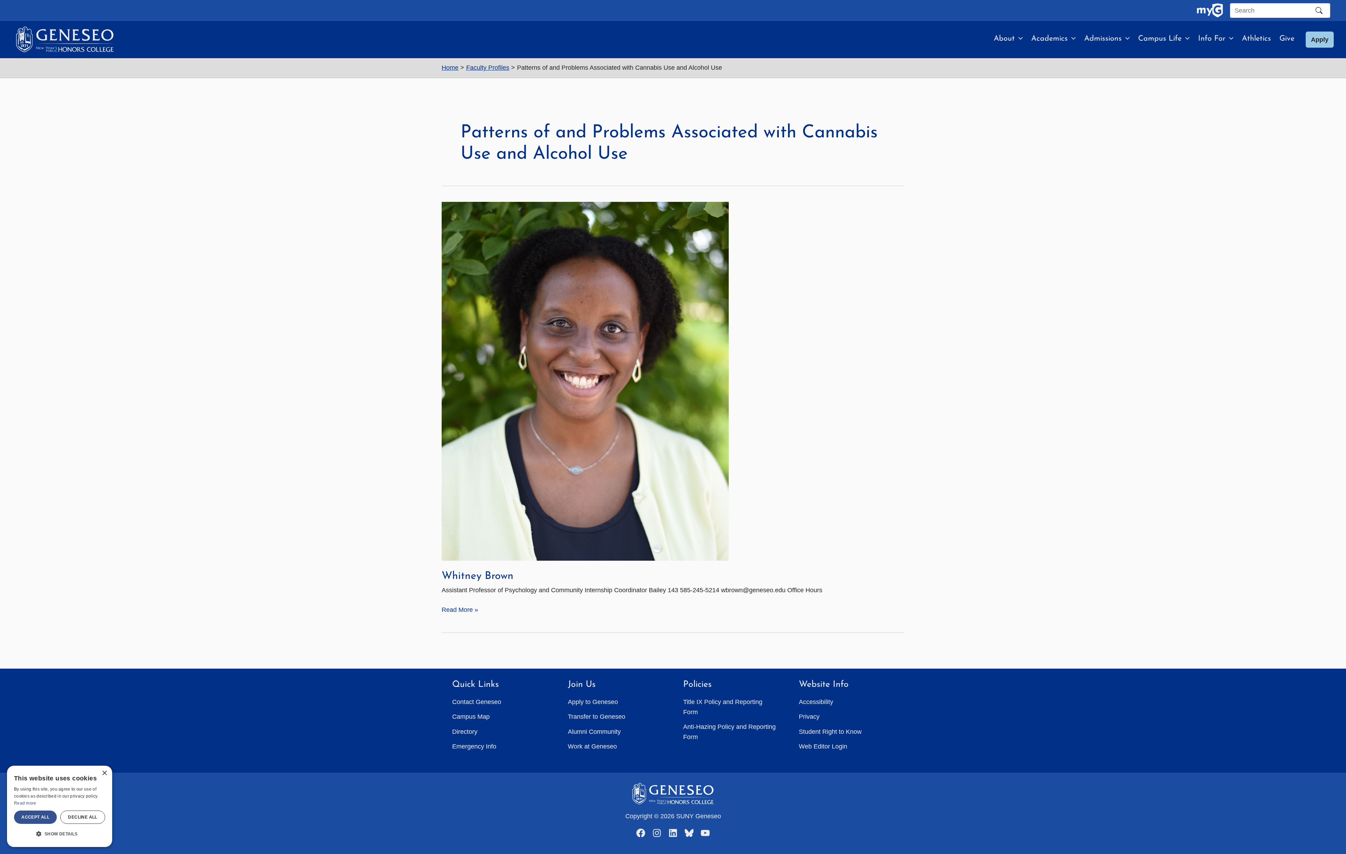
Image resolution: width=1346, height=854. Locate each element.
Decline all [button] (82, 817)
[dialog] (59, 806)
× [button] (104, 773)
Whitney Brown (478, 576)
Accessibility (816, 701)
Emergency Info (474, 746)
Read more (25, 803)
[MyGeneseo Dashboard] (1210, 10)
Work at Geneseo (592, 746)
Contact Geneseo (476, 701)
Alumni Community (594, 731)
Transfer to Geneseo (596, 716)
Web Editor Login (823, 746)
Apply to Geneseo (593, 701)
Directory (464, 731)
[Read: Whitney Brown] (585, 380)
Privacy (809, 716)
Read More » (460, 610)
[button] (1019, 38)
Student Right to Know (830, 731)
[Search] (1319, 10)
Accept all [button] (35, 817)
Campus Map (471, 716)
